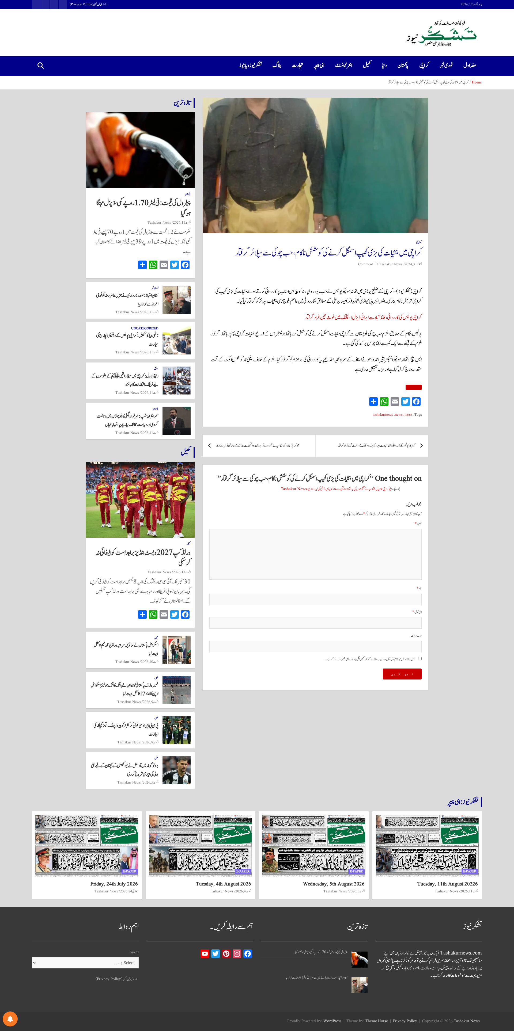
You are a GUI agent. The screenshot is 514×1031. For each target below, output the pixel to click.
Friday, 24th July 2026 (114, 884)
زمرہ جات (134, 952)
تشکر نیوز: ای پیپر (463, 802)
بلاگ (277, 65)
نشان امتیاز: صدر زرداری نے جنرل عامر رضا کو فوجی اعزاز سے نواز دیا (316, 978)
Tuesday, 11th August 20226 (447, 884)
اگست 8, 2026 (150, 742)
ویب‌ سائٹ (416, 636)
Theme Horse (376, 1021)
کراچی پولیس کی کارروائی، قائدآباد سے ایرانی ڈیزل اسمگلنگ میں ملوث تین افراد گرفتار (363, 317)
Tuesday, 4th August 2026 (223, 884)
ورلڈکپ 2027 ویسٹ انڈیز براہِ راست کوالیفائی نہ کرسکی (143, 558)
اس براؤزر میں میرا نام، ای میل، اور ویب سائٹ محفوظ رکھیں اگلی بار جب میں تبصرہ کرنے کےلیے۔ (369, 659)
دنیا (384, 65)
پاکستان (403, 65)
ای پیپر (319, 65)
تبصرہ (418, 524)
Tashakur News (390, 264)
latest (408, 414)
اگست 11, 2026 (182, 222)
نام (419, 588)
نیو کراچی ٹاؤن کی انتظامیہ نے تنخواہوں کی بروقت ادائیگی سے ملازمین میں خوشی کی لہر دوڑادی (257, 446)
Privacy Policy (405, 1021)
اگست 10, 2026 (149, 662)
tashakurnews (383, 414)
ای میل (417, 612)
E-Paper (469, 871)
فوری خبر (446, 65)
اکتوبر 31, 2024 (413, 264)
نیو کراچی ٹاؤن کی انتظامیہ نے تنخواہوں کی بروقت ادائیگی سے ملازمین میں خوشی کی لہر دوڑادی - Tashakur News (336, 489)
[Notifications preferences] (10, 1018)
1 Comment (367, 264)
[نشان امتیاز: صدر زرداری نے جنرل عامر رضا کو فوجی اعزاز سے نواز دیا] (360, 985)
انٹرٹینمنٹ (343, 65)
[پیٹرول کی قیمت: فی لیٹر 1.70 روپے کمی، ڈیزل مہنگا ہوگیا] (360, 960)
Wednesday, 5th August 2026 (334, 884)
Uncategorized (144, 328)
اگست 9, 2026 (150, 702)
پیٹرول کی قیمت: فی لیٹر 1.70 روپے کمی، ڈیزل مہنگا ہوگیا (143, 208)
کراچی (424, 65)
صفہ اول (470, 65)
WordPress (332, 1021)
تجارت (297, 65)
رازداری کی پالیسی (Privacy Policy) (88, 4)
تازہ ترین (182, 102)
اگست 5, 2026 (150, 782)
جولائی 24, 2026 (129, 891)
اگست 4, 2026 (243, 891)
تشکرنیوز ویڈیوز (250, 65)
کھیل (367, 65)
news (398, 414)
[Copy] (414, 387)
